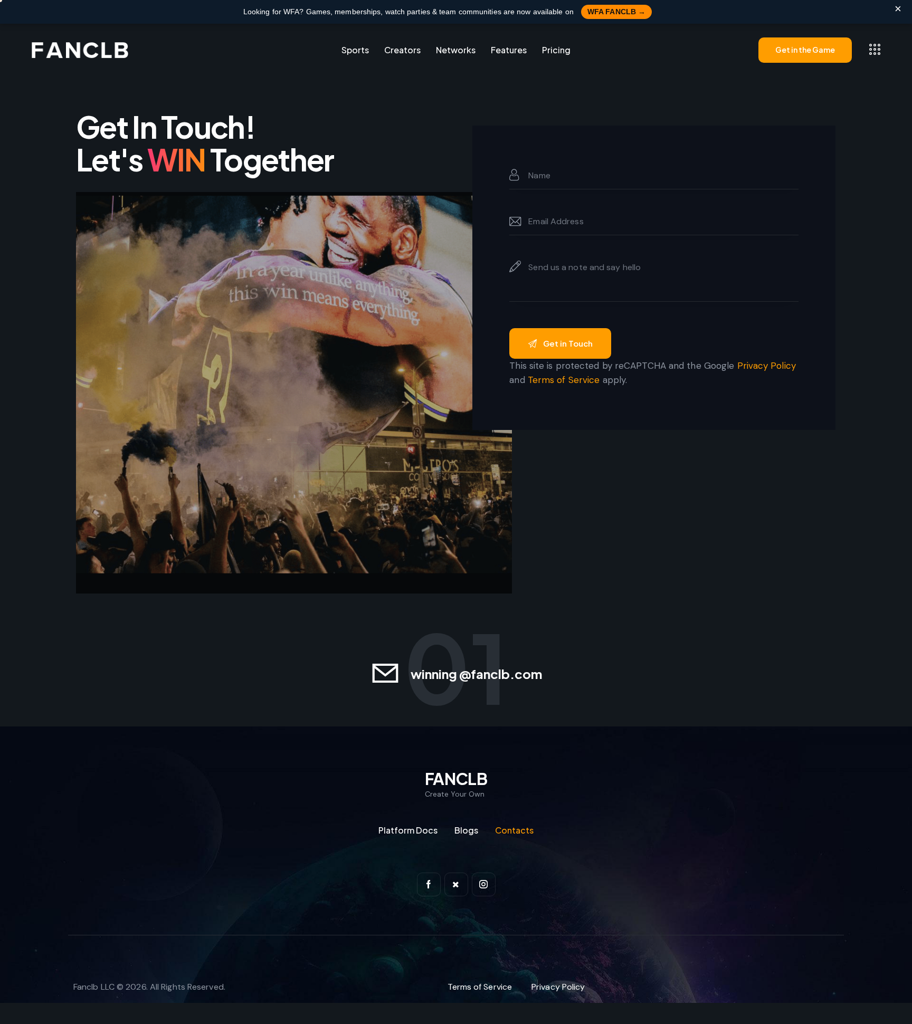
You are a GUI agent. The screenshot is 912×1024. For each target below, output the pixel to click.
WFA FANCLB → (616, 11)
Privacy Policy (766, 365)
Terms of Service (564, 380)
